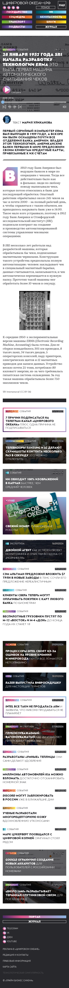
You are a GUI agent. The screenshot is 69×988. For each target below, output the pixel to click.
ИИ (51, 12)
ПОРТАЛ (34, 916)
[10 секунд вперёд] (14, 106)
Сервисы (11, 853)
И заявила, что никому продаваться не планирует (34, 710)
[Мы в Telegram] (4, 7)
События (22, 49)
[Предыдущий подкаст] (4, 106)
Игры (9, 676)
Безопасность (51, 17)
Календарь (9, 49)
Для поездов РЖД (34, 895)
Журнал (51, 26)
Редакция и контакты (15, 955)
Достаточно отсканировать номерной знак (33, 778)
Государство (17, 12)
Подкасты (17, 26)
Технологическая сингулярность (23, 973)
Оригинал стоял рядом (31, 838)
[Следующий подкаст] (20, 106)
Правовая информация (17, 961)
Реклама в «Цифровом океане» (21, 949)
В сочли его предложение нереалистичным (34, 577)
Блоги (51, 21)
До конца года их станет (32, 620)
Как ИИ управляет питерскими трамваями (34, 737)
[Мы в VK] (8, 7)
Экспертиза (17, 543)
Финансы (8, 590)
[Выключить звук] (64, 106)
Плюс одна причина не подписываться (31, 422)
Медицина (9, 808)
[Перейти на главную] (27, 3)
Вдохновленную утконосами (26, 817)
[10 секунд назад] (9, 106)
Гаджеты (11, 644)
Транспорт (17, 21)
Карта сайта (9, 967)
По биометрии (33, 599)
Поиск (45, 7)
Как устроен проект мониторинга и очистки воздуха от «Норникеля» (34, 554)
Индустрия (9, 569)
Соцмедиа (17, 17)
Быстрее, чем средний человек (32, 483)
